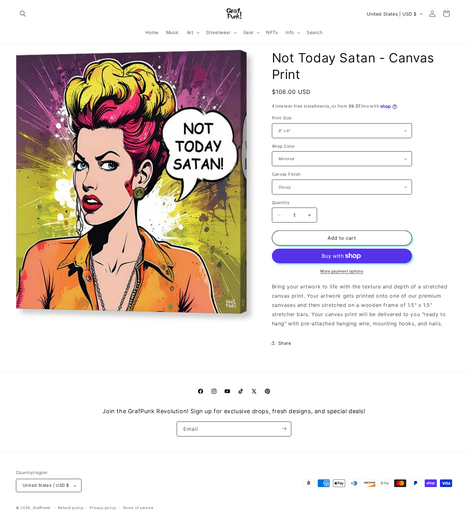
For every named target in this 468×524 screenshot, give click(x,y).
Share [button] (284, 343)
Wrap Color (283, 146)
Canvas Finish (286, 174)
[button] (23, 14)
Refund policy (70, 508)
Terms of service (138, 508)
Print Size (282, 117)
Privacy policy (103, 508)
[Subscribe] (284, 428)
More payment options (341, 271)
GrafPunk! (42, 508)
